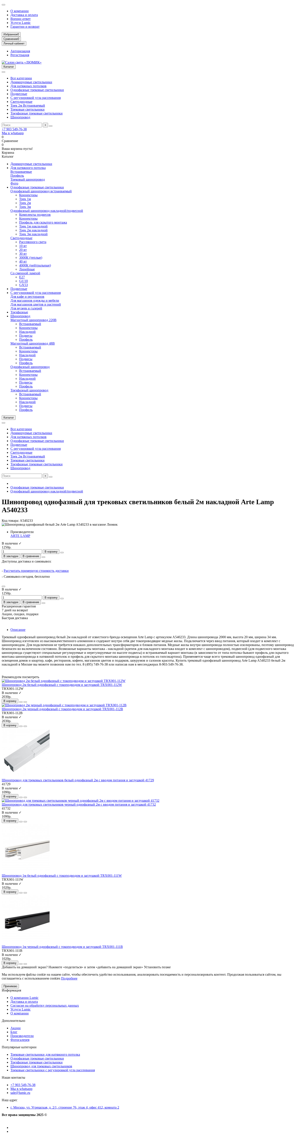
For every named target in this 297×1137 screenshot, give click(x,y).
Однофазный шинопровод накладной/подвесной (46, 211)
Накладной (27, 332)
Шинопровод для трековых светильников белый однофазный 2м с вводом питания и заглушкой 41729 (78, 780)
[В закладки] (21, 702)
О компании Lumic (24, 998)
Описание (17, 629)
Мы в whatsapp (13, 133)
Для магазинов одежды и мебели (34, 300)
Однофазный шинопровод (30, 367)
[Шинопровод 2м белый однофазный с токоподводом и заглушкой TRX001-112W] (63, 681)
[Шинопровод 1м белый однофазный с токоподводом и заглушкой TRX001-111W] (26, 872)
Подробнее (69, 978)
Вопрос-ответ (20, 19)
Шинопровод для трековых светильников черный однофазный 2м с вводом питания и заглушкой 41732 (79, 804)
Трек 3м (25, 207)
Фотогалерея (19, 1040)
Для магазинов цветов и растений (35, 304)
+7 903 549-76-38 (14, 129)
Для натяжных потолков (28, 86)
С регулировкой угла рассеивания (35, 98)
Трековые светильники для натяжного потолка (45, 1054)
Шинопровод (20, 117)
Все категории (21, 78)
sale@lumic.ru (20, 1092)
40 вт (23, 261)
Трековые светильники (27, 109)
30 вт (23, 253)
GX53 (23, 285)
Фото (14, 183)
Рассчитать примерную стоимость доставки (36, 571)
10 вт (23, 246)
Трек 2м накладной (33, 230)
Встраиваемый (30, 324)
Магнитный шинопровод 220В (33, 320)
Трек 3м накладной (33, 234)
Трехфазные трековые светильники (36, 113)
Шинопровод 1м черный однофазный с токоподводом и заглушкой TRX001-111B (62, 947)
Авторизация (20, 51)
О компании (19, 11)
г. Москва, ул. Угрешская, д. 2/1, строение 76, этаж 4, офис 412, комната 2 (64, 1107)
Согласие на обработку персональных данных (44, 1005)
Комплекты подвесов (35, 214)
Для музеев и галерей (26, 308)
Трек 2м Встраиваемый (27, 105)
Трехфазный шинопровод (29, 390)
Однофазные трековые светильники (37, 90)
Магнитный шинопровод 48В (32, 343)
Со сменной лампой (25, 273)
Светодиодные (21, 101)
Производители (22, 1036)
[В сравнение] (25, 702)
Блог (13, 1032)
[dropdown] (3, 4)
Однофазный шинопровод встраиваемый (41, 191)
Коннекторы (28, 195)
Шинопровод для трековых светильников (41, 1066)
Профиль (17, 175)
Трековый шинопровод (27, 179)
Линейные (27, 269)
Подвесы (25, 335)
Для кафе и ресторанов (27, 296)
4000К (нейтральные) (35, 265)
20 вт (23, 250)
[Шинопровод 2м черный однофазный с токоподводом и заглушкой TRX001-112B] (64, 705)
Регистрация (19, 55)
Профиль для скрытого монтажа (43, 222)
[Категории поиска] (3, 72)
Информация (11, 990)
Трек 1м (25, 199)
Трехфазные (19, 312)
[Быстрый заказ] (62, 552)
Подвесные (18, 94)
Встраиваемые (21, 171)
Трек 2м (25, 203)
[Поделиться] (43, 557)
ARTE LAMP (20, 536)
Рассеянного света (32, 242)
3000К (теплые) (30, 257)
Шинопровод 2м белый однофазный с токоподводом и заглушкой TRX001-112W (62, 685)
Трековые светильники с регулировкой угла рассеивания (52, 1070)
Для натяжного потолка (28, 168)
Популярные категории (19, 1047)
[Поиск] (50, 126)
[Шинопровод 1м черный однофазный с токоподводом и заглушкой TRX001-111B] (26, 943)
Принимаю (10, 986)
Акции (15, 1028)
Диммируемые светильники (31, 82)
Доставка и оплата (24, 15)
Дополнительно (13, 1020)
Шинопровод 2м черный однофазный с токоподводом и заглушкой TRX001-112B (62, 709)
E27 (22, 277)
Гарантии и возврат (25, 26)
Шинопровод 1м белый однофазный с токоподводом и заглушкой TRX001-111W (62, 875)
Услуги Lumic (20, 23)
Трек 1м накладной (33, 226)
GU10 (23, 281)
